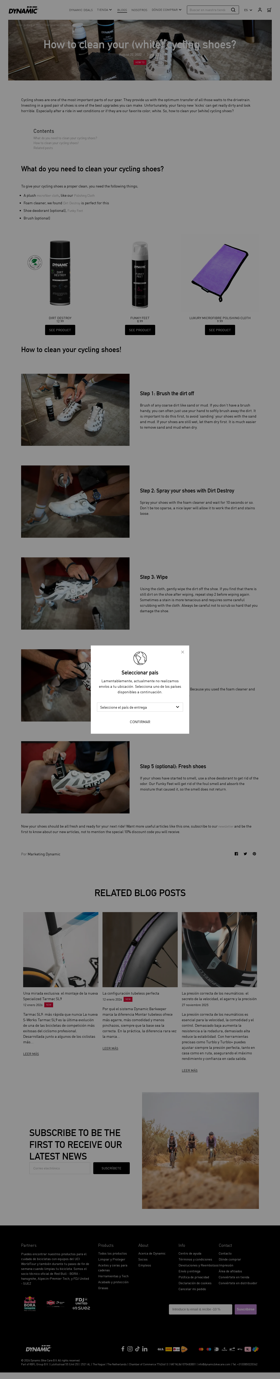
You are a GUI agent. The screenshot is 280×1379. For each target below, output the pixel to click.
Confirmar (140, 721)
